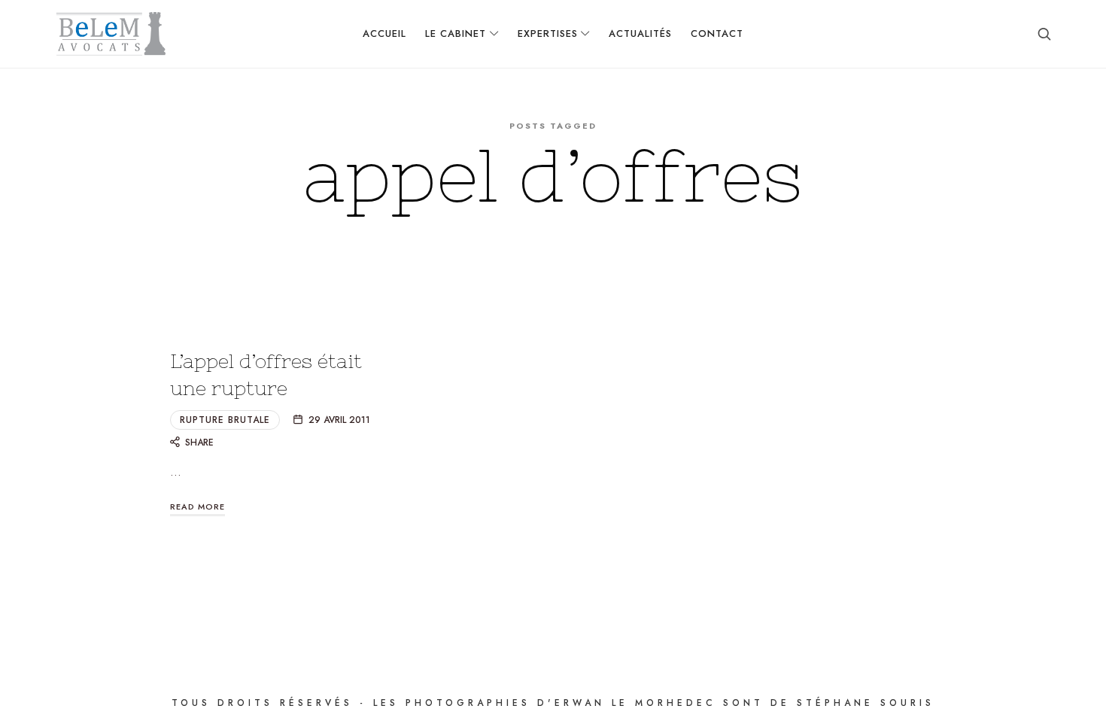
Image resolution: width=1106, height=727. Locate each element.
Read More (197, 506)
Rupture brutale (225, 420)
